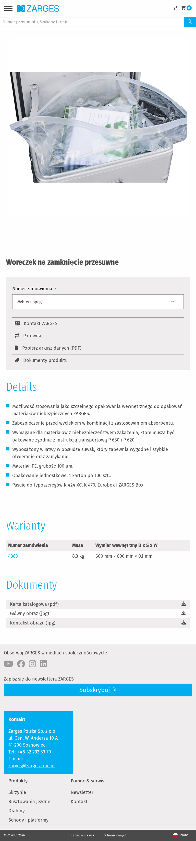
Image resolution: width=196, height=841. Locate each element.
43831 (14, 556)
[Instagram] (32, 664)
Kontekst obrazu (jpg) (32, 623)
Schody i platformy (28, 820)
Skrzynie (17, 792)
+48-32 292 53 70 (34, 752)
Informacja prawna (81, 835)
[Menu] (8, 9)
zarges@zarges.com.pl (31, 766)
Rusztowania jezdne (29, 801)
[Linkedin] (43, 664)
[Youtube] (8, 664)
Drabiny (16, 811)
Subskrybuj (95, 690)
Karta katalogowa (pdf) (34, 604)
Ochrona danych (115, 835)
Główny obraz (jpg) (29, 613)
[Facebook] (21, 664)
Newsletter (82, 792)
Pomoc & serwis (87, 781)
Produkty (18, 781)
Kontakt (79, 801)
